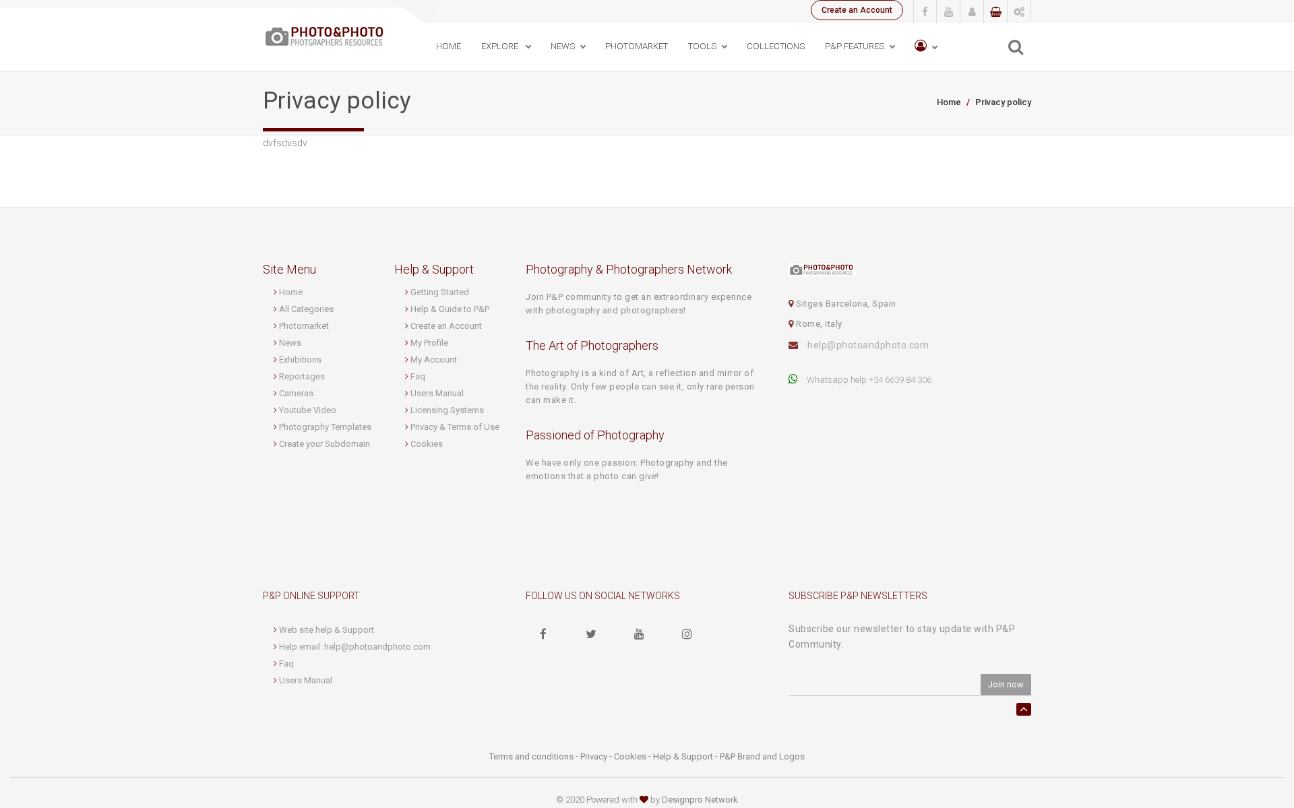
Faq (417, 376)
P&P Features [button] (854, 46)
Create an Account (857, 10)
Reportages (302, 376)
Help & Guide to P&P (449, 309)
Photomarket (304, 326)
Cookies (426, 444)
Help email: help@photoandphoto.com (355, 647)
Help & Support (683, 756)
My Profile (429, 343)
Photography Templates (325, 427)
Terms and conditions (531, 756)
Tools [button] (702, 46)
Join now (1006, 684)
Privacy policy (1003, 102)
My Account (433, 359)
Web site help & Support (326, 630)
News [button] (563, 46)
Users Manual (437, 393)
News (290, 343)
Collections (776, 46)
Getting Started (439, 292)
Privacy (593, 756)
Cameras (296, 393)
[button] (925, 47)
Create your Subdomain (324, 444)
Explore (500, 46)
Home (448, 46)
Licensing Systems (447, 410)
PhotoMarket (636, 46)
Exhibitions (300, 359)
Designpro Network (700, 800)
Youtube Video (307, 410)
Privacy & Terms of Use (454, 427)
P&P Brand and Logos (762, 756)
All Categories (306, 309)
